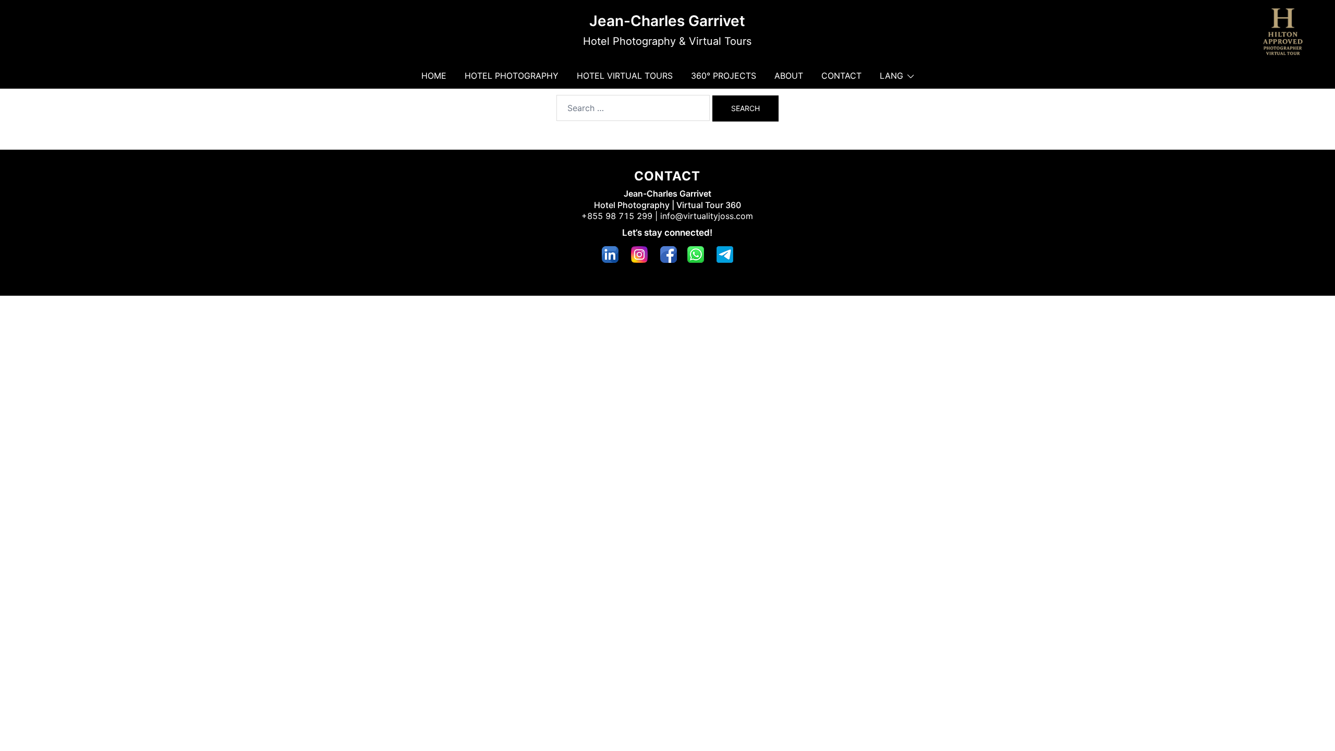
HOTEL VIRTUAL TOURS (625, 75)
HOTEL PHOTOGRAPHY (512, 75)
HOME (433, 75)
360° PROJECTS (723, 75)
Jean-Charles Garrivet (667, 21)
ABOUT (788, 75)
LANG (891, 75)
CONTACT (841, 75)
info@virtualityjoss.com (706, 216)
